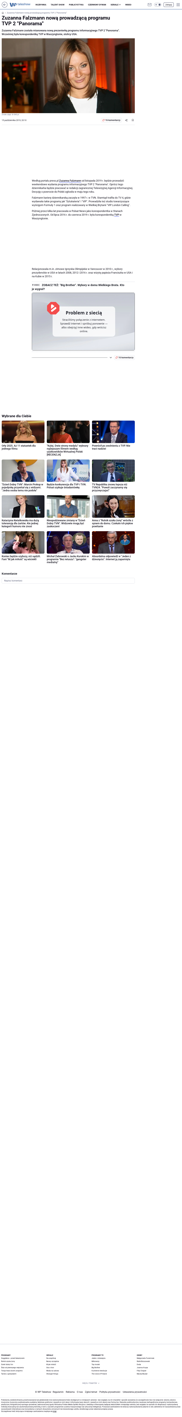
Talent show (57, 5)
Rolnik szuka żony (8, 1361)
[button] (157, 4)
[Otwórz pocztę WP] (149, 4)
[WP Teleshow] (23, 4)
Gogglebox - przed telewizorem (13, 1358)
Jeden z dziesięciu (99, 1358)
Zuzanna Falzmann (70, 180)
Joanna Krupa (142, 1368)
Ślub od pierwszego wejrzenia (12, 1368)
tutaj (54, 1411)
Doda (139, 1364)
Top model (96, 1364)
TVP (116, 214)
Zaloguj (168, 5)
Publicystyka (76, 5)
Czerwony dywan (97, 5)
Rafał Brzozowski (143, 1361)
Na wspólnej (51, 1358)
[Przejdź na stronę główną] (5, 6)
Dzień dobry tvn (7, 1364)
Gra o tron (50, 1368)
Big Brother (96, 1368)
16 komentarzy (112, 120)
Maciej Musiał (142, 1374)
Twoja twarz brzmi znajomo (12, 1371)
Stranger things (52, 1374)
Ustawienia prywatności (134, 1392)
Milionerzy (95, 1361)
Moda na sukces (52, 1371)
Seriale (114, 5)
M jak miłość (51, 1364)
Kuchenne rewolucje (99, 1371)
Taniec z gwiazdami (8, 1374)
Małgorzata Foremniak (145, 1358)
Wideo (128, 5)
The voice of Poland (99, 1374)
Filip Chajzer (141, 1371)
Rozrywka (41, 5)
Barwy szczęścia (52, 1361)
